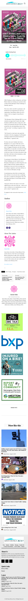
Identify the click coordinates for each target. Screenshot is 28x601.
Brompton (14, 271)
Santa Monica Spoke (21, 271)
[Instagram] (6, 561)
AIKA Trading (8, 271)
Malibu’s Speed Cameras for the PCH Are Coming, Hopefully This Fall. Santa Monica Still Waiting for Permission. (13, 450)
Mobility (14, 30)
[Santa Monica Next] (14, 3)
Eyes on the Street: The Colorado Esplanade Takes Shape (19, 278)
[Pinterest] (15, 411)
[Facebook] (9, 411)
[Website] (9, 228)
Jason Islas (15, 45)
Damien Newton (6, 454)
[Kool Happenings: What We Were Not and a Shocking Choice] (14, 465)
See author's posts (8, 264)
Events (5, 29)
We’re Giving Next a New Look (9, 527)
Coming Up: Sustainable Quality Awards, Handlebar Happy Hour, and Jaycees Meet (7, 279)
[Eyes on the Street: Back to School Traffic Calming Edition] (14, 491)
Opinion (3, 586)
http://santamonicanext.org (14, 296)
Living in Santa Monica (17, 29)
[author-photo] (2, 454)
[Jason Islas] (14, 288)
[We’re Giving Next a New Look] (14, 517)
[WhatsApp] (19, 411)
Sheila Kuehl (6, 479)
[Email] (7, 228)
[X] (12, 411)
